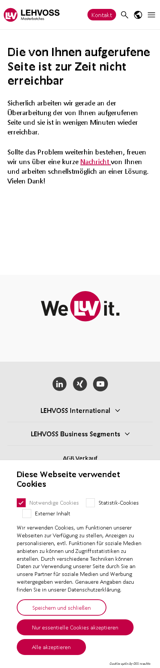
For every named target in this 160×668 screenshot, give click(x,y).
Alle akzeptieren (51, 646)
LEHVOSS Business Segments (75, 434)
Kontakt (102, 14)
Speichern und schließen (61, 607)
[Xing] (80, 384)
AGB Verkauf (80, 458)
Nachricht (95, 161)
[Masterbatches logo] (31, 15)
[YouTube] (100, 384)
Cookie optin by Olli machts (130, 663)
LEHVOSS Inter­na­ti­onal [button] (76, 410)
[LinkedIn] (59, 384)
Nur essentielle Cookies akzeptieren (75, 627)
